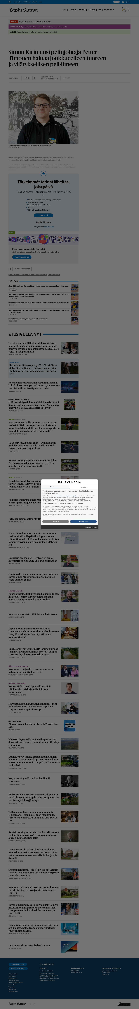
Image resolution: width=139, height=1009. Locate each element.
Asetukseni (83, 487)
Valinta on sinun (55, 487)
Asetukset (55, 521)
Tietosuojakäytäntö (91, 527)
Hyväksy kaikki (83, 521)
